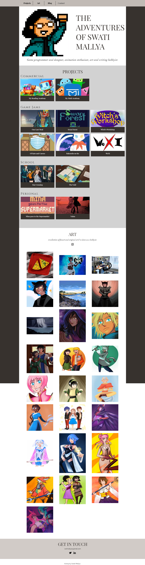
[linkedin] (74, 552)
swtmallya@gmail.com (72, 549)
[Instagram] (72, 244)
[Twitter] (70, 552)
